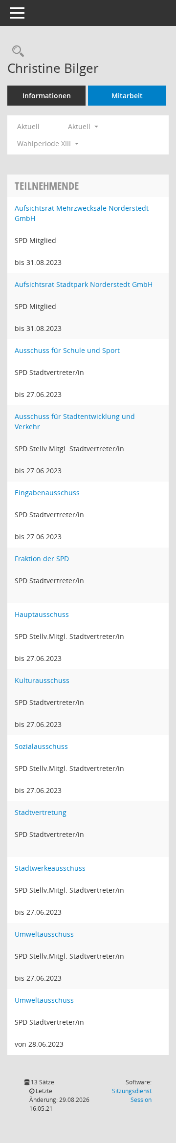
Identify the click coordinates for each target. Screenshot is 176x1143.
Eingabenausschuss (47, 492)
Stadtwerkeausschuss (50, 868)
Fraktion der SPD (42, 558)
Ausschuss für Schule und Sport (67, 350)
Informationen (46, 95)
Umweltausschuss (44, 934)
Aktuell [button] (80, 126)
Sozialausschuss (41, 746)
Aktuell (28, 126)
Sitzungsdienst (132, 1095)
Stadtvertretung (40, 812)
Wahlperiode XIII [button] (45, 143)
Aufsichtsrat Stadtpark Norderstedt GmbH (84, 284)
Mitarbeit (127, 95)
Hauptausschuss (42, 614)
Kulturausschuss (42, 680)
